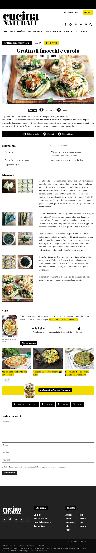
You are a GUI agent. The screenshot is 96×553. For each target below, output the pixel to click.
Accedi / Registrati (71, 12)
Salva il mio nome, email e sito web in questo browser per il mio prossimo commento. (35, 467)
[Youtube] (86, 24)
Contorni (83, 519)
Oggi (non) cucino (24, 31)
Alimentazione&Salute (61, 31)
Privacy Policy (72, 541)
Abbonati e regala (40, 519)
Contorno (32, 110)
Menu (42, 56)
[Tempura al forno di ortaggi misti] (47, 358)
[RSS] (80, 24)
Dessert (68, 530)
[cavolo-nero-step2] (17, 238)
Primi (81, 515)
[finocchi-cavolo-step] (17, 262)
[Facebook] (65, 24)
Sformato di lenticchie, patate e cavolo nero (77, 373)
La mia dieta (37, 31)
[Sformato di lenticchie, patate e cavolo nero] (79, 358)
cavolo (59, 152)
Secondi (68, 519)
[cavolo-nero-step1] (17, 219)
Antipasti (69, 515)
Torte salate (70, 522)
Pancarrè (14, 160)
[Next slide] (8, 380)
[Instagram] (70, 24)
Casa (76, 31)
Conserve (83, 526)
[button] (90, 25)
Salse (67, 526)
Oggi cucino (8, 31)
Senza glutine (50, 110)
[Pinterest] (75, 24)
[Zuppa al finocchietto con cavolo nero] (16, 358)
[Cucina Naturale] (21, 26)
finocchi (10, 152)
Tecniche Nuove (39, 526)
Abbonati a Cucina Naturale (55, 390)
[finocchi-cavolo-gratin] (17, 288)
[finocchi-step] (17, 186)
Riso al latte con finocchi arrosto (63, 319)
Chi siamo (37, 515)
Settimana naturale (17, 43)
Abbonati (87, 12)
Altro (83, 31)
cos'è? (38, 43)
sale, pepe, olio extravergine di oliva (67, 160)
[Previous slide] (5, 380)
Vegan (64, 110)
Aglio (16, 164)
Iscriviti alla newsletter (42, 522)
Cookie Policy (83, 541)
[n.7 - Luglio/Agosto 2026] (29, 390)
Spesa (47, 31)
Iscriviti (51, 42)
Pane (81, 522)
